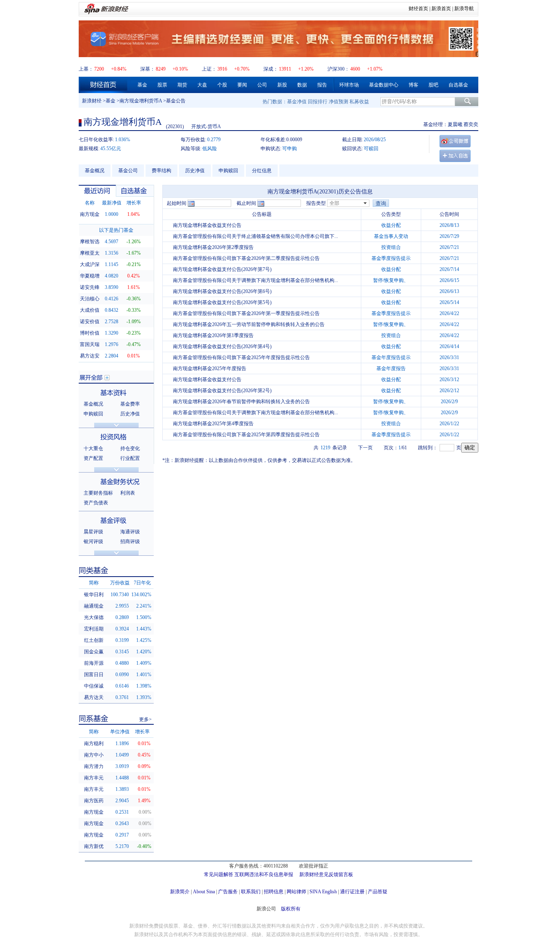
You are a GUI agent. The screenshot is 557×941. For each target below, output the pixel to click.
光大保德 (94, 617)
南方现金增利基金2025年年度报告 (209, 368)
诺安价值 (89, 321)
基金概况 (94, 170)
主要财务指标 (98, 493)
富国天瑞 (89, 344)
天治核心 (89, 299)
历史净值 (195, 170)
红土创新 (94, 640)
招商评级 (130, 541)
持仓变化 (130, 448)
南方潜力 (94, 766)
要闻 (242, 85)
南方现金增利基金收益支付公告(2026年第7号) (222, 269)
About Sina (204, 891)
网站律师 (296, 891)
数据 (302, 85)
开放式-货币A (206, 126)
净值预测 (338, 101)
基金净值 (297, 101)
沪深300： (338, 69)
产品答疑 (377, 891)
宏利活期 (94, 629)
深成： (270, 69)
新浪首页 (441, 8)
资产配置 (93, 458)
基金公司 (128, 170)
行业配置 (130, 458)
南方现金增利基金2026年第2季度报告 (213, 247)
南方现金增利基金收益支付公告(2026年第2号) (222, 390)
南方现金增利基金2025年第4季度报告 (213, 423)
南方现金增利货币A (140, 101)
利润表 (127, 493)
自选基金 (458, 85)
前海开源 (94, 663)
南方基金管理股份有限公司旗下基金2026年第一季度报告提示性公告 (246, 313)
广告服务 (228, 891)
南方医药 (94, 800)
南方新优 (94, 846)
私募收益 (359, 101)
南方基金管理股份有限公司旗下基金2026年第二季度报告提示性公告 (246, 258)
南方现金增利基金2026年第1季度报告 (213, 335)
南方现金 (89, 214)
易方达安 (89, 356)
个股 (222, 85)
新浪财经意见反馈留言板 (326, 874)
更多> (145, 719)
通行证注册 (352, 891)
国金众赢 (94, 652)
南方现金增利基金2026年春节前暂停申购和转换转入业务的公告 (241, 401)
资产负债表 (96, 503)
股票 (162, 85)
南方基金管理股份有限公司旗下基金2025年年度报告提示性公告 (241, 357)
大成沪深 (89, 264)
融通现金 (94, 606)
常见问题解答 (218, 874)
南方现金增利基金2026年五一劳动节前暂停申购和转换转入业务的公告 (249, 324)
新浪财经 (92, 101)
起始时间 (176, 203)
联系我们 (251, 891)
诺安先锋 (89, 287)
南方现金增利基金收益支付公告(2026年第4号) (222, 346)
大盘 (202, 85)
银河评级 (93, 541)
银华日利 (94, 594)
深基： (147, 69)
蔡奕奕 (471, 124)
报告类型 (316, 203)
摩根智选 (89, 241)
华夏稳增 (89, 276)
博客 (413, 85)
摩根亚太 (89, 253)
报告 (322, 85)
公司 (262, 85)
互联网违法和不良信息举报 (263, 874)
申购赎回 (228, 170)
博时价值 (89, 333)
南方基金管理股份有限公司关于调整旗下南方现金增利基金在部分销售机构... (255, 280)
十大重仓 (93, 448)
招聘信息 (273, 891)
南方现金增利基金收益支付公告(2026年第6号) (222, 291)
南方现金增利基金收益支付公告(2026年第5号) (222, 302)
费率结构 (161, 170)
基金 (142, 85)
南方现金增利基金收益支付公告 (207, 225)
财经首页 (418, 8)
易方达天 (94, 697)
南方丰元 (94, 778)
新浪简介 (180, 891)
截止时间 (246, 203)
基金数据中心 (383, 85)
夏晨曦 (455, 124)
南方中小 (94, 755)
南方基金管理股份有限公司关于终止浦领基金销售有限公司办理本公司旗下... (255, 236)
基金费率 (130, 404)
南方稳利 (94, 743)
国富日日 (94, 674)
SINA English (323, 891)
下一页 (365, 448)
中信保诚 (94, 686)
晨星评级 (93, 532)
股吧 (433, 85)
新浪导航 (464, 8)
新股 (282, 85)
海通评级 (130, 532)
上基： (86, 69)
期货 (182, 85)
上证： (209, 69)
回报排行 (317, 101)
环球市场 (349, 85)
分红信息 (262, 170)
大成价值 (89, 310)
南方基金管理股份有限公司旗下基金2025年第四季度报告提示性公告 (246, 434)
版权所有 (291, 909)
